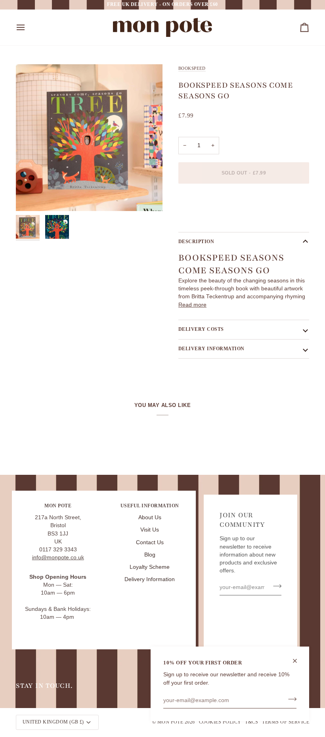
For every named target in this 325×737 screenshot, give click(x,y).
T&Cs (251, 722)
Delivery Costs (201, 329)
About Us (149, 517)
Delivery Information (149, 579)
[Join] (289, 699)
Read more (192, 305)
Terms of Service (285, 722)
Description (196, 241)
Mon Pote (170, 722)
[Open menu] (28, 27)
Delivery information (211, 348)
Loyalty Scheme (150, 567)
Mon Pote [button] (57, 506)
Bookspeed (192, 68)
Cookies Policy (220, 722)
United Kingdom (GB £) (53, 722)
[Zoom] (89, 137)
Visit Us (149, 530)
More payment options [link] (206, 220)
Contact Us (150, 542)
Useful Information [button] (149, 506)
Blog (149, 555)
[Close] (298, 661)
